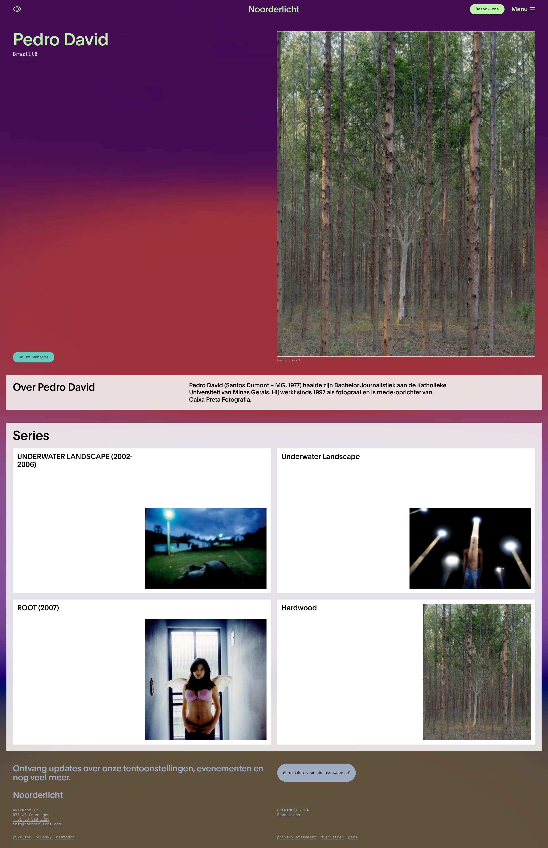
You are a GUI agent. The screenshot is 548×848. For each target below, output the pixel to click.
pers (352, 837)
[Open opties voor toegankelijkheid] (17, 9)
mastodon (65, 837)
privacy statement (296, 837)
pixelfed (22, 837)
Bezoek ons (288, 814)
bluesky (44, 837)
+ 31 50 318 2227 (31, 819)
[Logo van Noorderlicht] (274, 9)
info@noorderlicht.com (37, 824)
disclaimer (332, 837)
